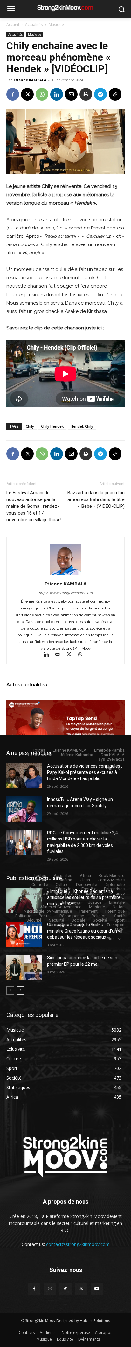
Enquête (88, 888)
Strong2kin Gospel (66, 924)
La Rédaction (40, 754)
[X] (27, 94)
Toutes (39, 750)
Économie (38, 888)
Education (64, 888)
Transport (116, 924)
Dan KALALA (113, 754)
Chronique (41, 880)
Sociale (78, 920)
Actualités (34, 24)
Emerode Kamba (109, 750)
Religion (99, 915)
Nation (119, 906)
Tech (95, 924)
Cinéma (65, 880)
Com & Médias (111, 880)
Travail (119, 929)
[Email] (71, 94)
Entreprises (114, 888)
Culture (62, 884)
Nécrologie (34, 911)
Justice (94, 902)
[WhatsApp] (42, 94)
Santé (119, 915)
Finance (117, 893)
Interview (116, 897)
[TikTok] (65, 1289)
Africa (85, 875)
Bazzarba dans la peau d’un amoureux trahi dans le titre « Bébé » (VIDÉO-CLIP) (96, 499)
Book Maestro (112, 875)
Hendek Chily (82, 426)
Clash (85, 880)
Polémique (115, 911)
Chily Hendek (52, 426)
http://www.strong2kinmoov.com (66, 593)
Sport (119, 920)
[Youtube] (97, 1289)
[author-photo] (65, 574)
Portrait (45, 915)
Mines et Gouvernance (61, 906)
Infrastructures (66, 897)
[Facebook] (12, 94)
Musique (56, 24)
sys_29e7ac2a (112, 759)
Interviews (71, 902)
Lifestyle (117, 902)
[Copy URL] (115, 94)
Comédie (39, 884)
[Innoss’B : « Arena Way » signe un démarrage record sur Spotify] (24, 808)
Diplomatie (115, 884)
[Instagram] (50, 1289)
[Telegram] (100, 94)
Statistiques (30, 924)
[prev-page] (10, 990)
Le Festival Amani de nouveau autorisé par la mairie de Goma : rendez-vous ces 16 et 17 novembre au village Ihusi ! (33, 506)
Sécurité (33, 920)
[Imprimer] (85, 94)
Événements (67, 893)
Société (100, 920)
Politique (23, 915)
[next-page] (20, 990)
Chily (30, 426)
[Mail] (60, 655)
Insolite (94, 897)
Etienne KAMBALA (30, 79)
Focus (39, 897)
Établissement (35, 893)
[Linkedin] (56, 94)
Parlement (88, 911)
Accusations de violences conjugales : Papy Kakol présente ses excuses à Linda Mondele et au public (84, 772)
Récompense (71, 915)
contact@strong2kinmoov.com (78, 1244)
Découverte (86, 884)
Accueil (12, 24)
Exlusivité (94, 893)
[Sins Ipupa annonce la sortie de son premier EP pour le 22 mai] (24, 967)
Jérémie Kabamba (76, 754)
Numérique (62, 911)
